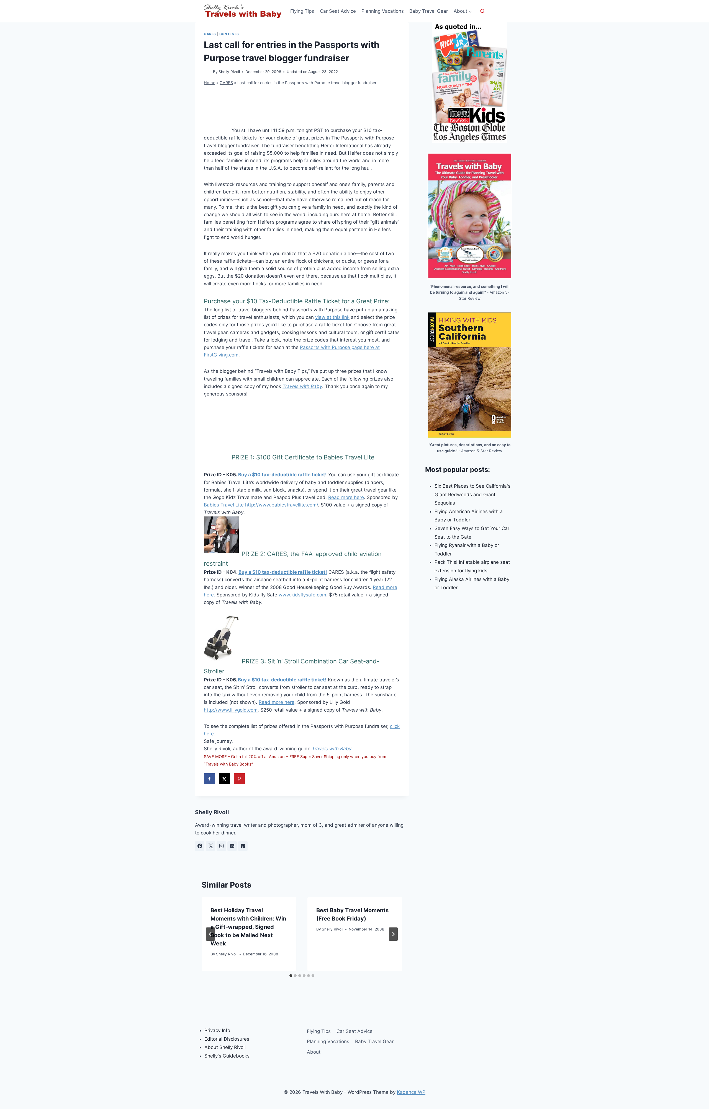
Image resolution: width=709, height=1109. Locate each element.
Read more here (346, 497)
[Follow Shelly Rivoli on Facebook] (199, 846)
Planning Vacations (382, 11)
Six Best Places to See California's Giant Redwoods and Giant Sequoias (472, 494)
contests (229, 34)
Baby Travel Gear (428, 11)
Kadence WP (411, 1092)
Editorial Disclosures (226, 1039)
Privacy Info (217, 1030)
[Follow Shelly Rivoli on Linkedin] (232, 846)
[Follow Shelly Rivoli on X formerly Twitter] (210, 846)
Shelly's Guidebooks (227, 1056)
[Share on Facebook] (209, 778)
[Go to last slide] (210, 934)
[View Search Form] (482, 11)
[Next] (393, 934)
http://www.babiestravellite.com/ (281, 505)
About (313, 1052)
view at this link (332, 317)
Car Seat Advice (338, 11)
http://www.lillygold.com (231, 710)
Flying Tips (302, 11)
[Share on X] (224, 778)
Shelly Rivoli (229, 71)
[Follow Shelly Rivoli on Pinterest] (243, 846)
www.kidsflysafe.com (302, 595)
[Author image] (207, 72)
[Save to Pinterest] (239, 778)
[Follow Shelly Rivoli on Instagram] (221, 846)
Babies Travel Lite (224, 505)
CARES (210, 34)
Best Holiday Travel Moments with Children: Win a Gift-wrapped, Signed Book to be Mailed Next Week (248, 927)
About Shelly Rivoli (225, 1047)
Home (209, 82)
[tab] (290, 975)
